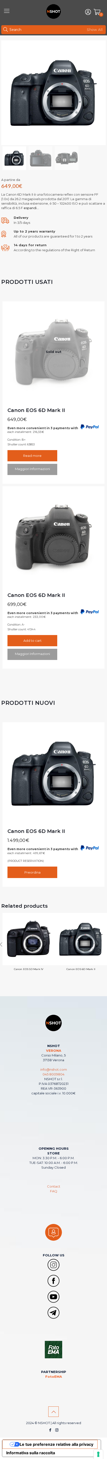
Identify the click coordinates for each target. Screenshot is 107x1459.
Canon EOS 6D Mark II (36, 410)
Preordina (32, 872)
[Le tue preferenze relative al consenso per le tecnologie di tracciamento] (98, 1454)
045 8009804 (53, 1074)
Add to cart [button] (32, 641)
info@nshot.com (53, 1069)
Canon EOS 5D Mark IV (29, 969)
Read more (32, 456)
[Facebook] (50, 1430)
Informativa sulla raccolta (30, 1452)
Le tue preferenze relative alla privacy (56, 1444)
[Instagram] (56, 1430)
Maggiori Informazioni (32, 469)
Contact (53, 1186)
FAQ (53, 1191)
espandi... (31, 208)
